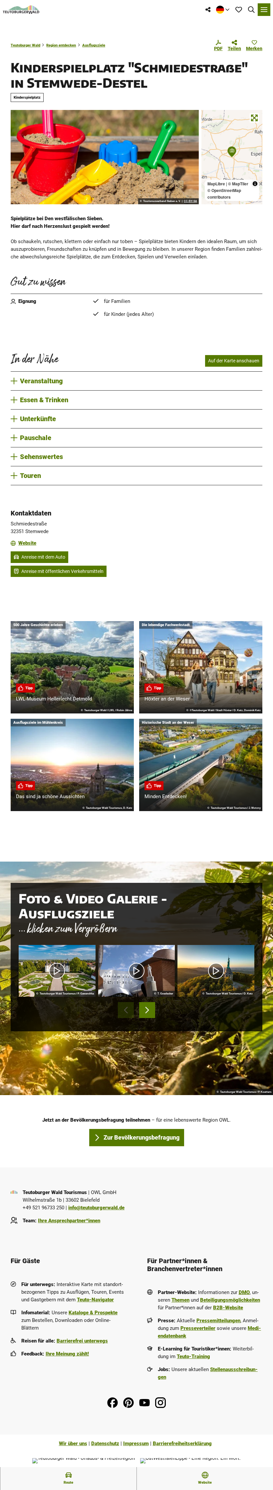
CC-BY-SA (190, 201)
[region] (231, 157)
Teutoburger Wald (25, 45)
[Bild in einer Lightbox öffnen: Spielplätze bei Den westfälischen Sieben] (105, 157)
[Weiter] (147, 1010)
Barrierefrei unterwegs (82, 1341)
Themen (180, 1300)
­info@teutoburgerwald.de (96, 1208)
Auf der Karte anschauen (233, 360)
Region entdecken (61, 45)
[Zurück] (126, 1010)
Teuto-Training (193, 1356)
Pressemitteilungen (218, 1321)
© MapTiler (238, 184)
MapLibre (216, 184)
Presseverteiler (197, 1328)
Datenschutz (105, 1443)
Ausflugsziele (93, 45)
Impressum (136, 1443)
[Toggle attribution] (255, 184)
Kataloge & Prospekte (93, 1313)
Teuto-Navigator (95, 1300)
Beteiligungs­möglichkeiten (230, 1300)
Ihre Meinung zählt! (67, 1354)
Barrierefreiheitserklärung (182, 1443)
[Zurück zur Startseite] (21, 9)
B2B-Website (228, 1308)
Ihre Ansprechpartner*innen (69, 1221)
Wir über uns (73, 1443)
